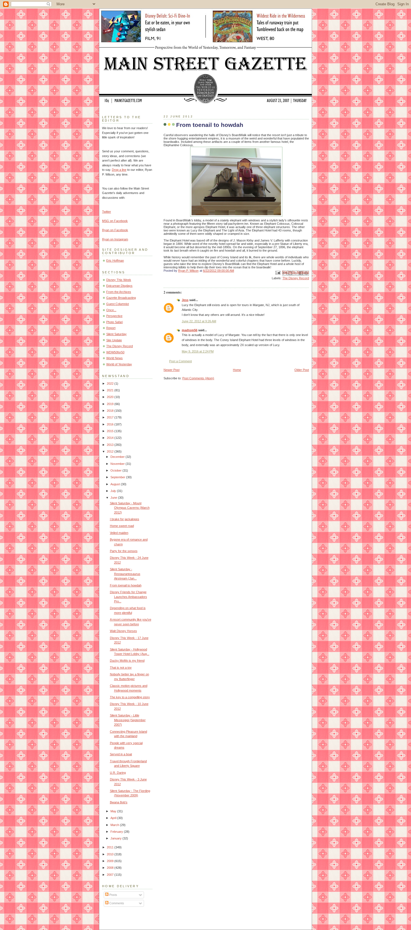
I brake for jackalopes (124, 519)
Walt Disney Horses (123, 631)
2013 (110, 444)
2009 (110, 861)
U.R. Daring (118, 772)
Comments (116, 903)
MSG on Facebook (115, 221)
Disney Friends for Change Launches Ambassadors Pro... (128, 596)
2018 (110, 410)
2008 (110, 867)
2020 (110, 397)
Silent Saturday (116, 334)
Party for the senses (124, 551)
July (113, 491)
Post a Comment (180, 361)
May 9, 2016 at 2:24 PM (198, 351)
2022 (110, 383)
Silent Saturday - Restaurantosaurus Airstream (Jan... (125, 573)
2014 (110, 437)
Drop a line (119, 169)
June (114, 497)
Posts (112, 894)
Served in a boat (121, 754)
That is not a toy (121, 667)
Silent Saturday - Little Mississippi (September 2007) (128, 720)
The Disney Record (295, 278)
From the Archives (118, 292)
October (116, 470)
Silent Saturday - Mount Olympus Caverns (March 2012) (130, 507)
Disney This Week (118, 279)
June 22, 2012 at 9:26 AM (199, 321)
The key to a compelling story (130, 697)
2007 (110, 874)
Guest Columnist (117, 304)
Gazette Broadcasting (121, 297)
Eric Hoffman (115, 260)
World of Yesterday (119, 364)
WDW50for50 (115, 352)
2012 (110, 451)
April (113, 818)
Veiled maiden (119, 532)
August (115, 484)
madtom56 (189, 330)
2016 (110, 424)
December (118, 456)
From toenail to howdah (125, 585)
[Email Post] (277, 272)
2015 (110, 431)
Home (237, 369)
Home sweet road (122, 525)
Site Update (114, 340)
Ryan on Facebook (115, 230)
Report (110, 328)
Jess (185, 300)
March (115, 825)
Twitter (106, 211)
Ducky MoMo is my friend (127, 660)
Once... (111, 310)
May (113, 811)
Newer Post (171, 369)
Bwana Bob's (118, 802)
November (118, 463)
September (118, 477)
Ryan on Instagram (115, 239)
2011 (110, 847)
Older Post (301, 369)
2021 (110, 390)
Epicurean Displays (119, 285)
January (116, 838)
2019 (110, 404)
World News (114, 358)
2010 (110, 854)
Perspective (114, 316)
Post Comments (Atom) (198, 378)
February (117, 831)
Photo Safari (114, 322)
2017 (110, 417)
